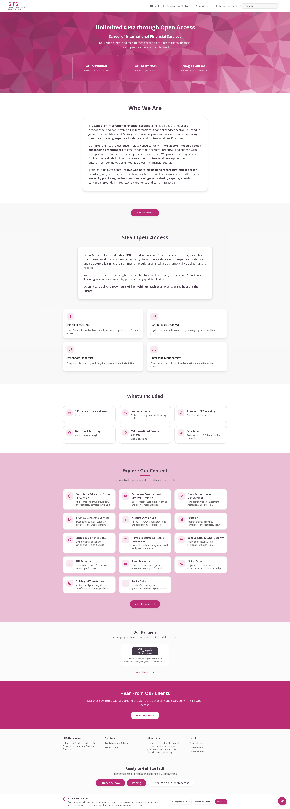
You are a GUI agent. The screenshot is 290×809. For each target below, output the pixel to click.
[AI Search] (282, 801)
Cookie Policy (196, 747)
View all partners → (145, 672)
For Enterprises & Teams (117, 743)
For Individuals (112, 747)
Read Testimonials (145, 212)
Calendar (170, 6)
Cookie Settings (197, 751)
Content (185, 6)
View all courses (142, 604)
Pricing (136, 783)
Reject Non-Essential (203, 801)
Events (157, 6)
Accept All (221, 801)
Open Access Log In (228, 6)
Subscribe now (110, 783)
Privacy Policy (196, 743)
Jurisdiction (204, 6)
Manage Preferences (181, 801)
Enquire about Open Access (171, 783)
